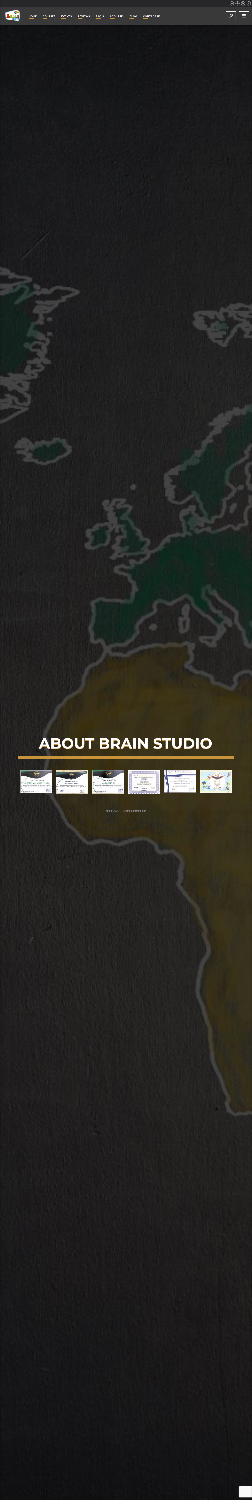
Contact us (151, 16)
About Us (117, 16)
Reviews (84, 16)
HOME (33, 16)
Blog (133, 16)
